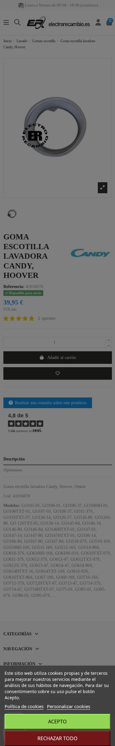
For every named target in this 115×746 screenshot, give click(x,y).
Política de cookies (24, 706)
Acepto (57, 721)
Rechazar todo (57, 738)
